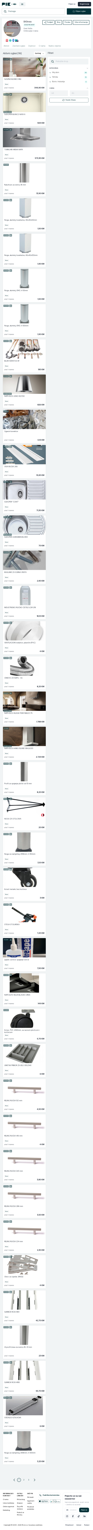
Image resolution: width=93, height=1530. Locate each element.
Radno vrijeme (55, 46)
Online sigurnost (8, 1506)
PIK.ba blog (21, 1499)
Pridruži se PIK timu (20, 1514)
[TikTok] (78, 1516)
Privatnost (69, 1525)
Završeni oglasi (18, 46)
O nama (42, 46)
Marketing (6, 1510)
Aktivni (6, 46)
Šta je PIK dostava (20, 1508)
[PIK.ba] (9, 4)
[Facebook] (73, 1516)
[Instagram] (67, 1516)
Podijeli (50, 22)
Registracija (84, 4)
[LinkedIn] (84, 1516)
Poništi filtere (71, 100)
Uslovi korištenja (8, 1503)
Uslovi (78, 1525)
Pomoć (86, 1525)
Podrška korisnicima (51, 1495)
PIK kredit (30, 1497)
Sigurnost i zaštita (30, 1502)
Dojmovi (31, 46)
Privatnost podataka (30, 1508)
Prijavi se (72, 4)
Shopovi (20, 1503)
